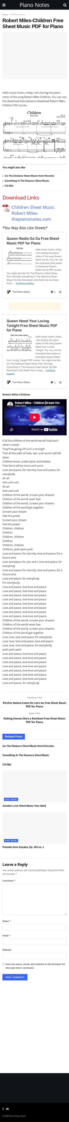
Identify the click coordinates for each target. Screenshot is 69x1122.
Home (5, 14)
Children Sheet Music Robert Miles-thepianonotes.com (33, 213)
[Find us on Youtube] (7, 1109)
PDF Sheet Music (17, 14)
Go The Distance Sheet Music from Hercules (29, 175)
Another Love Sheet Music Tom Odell (24, 805)
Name (6, 921)
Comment (9, 880)
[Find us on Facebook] (3, 1109)
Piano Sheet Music (17, 1116)
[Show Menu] (3, 5)
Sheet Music (11, 799)
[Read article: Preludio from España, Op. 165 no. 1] (34, 828)
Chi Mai (9, 185)
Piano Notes (34, 5)
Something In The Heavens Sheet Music (27, 180)
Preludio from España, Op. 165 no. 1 (23, 847)
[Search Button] (65, 5)
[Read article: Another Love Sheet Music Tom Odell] (34, 786)
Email (6, 935)
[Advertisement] (34, 86)
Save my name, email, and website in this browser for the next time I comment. (35, 966)
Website (6, 949)
